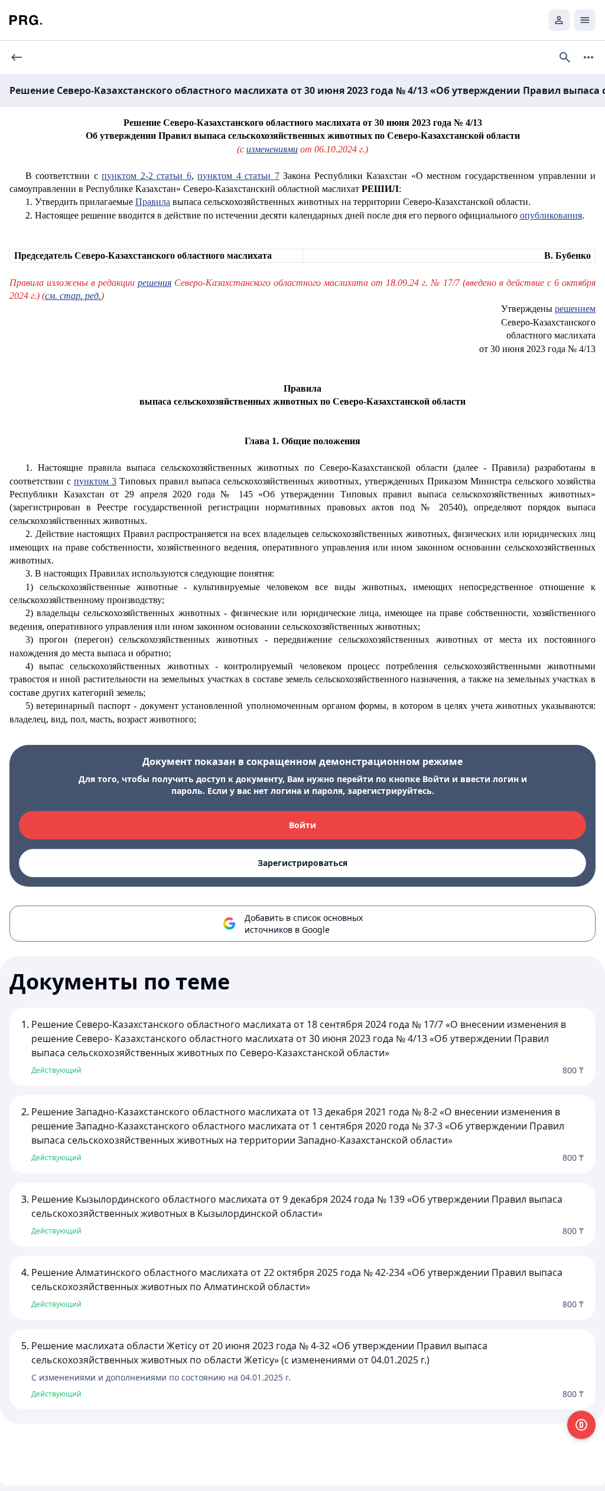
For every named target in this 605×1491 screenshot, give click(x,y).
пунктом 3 (95, 481)
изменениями (272, 149)
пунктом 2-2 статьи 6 (146, 176)
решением (575, 309)
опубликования (551, 215)
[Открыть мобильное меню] (585, 20)
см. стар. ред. (73, 296)
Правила (152, 202)
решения (154, 283)
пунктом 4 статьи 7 (238, 176)
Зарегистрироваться (302, 862)
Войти (302, 825)
